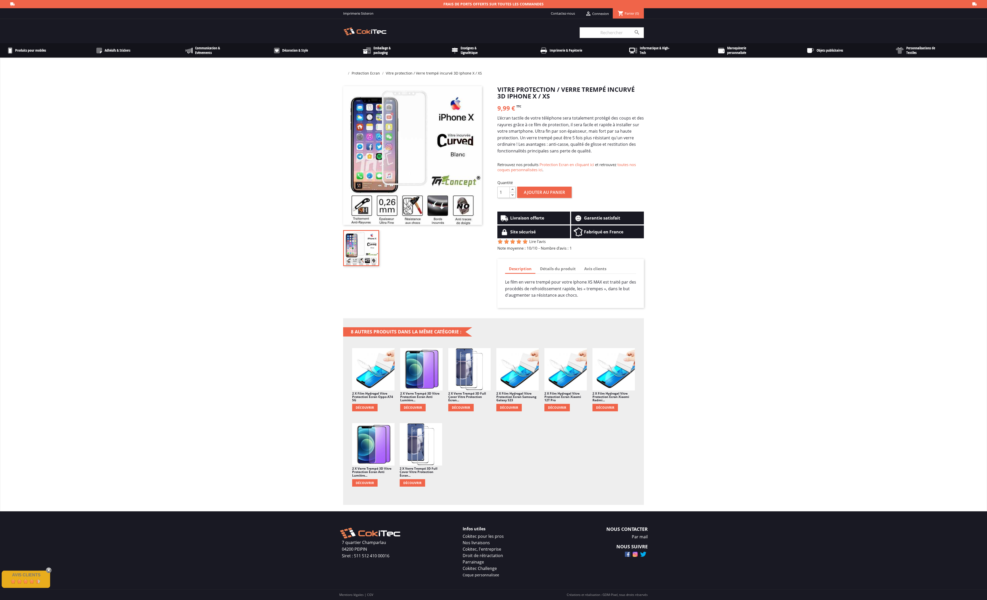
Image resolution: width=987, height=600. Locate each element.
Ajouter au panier (544, 192)
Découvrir (365, 407)
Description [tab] (520, 268)
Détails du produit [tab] (558, 268)
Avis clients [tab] (595, 268)
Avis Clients (26, 575)
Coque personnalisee (481, 574)
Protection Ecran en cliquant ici (567, 164)
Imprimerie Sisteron (358, 13)
